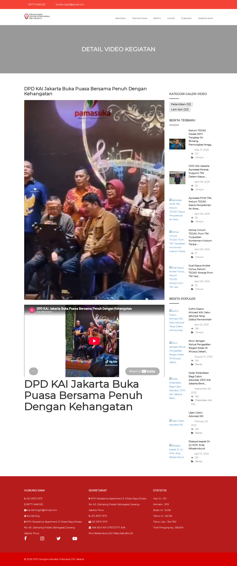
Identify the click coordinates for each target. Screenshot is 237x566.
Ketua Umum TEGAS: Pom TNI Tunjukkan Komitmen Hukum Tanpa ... (200, 237)
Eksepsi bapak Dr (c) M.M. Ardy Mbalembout (199, 445)
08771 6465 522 (36, 4)
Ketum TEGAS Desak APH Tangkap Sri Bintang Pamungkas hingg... (200, 137)
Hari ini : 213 (159, 498)
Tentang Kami (139, 18)
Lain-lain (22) (180, 109)
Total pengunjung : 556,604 (168, 527)
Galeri (171, 18)
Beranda (121, 18)
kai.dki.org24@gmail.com (69, 4)
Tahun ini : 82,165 (162, 516)
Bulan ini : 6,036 (162, 510)
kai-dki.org (33, 516)
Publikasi (186, 18)
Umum (199, 157)
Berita (157, 18)
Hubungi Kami (205, 18)
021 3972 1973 (34, 498)
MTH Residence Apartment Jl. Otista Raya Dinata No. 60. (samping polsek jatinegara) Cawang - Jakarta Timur (53, 527)
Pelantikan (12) (181, 104)
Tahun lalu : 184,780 (164, 521)
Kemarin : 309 (161, 504)
